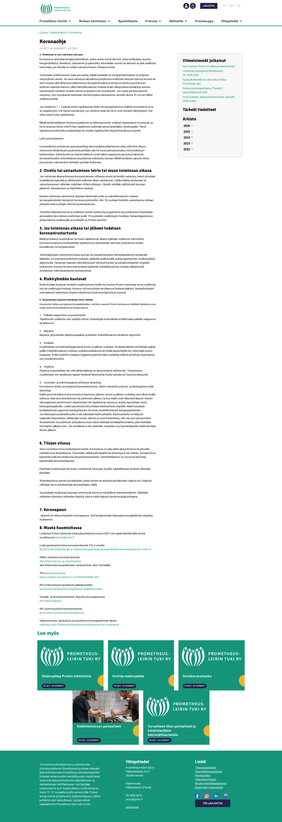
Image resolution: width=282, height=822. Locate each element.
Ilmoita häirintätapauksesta (210, 783)
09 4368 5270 (134, 795)
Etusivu (44, 32)
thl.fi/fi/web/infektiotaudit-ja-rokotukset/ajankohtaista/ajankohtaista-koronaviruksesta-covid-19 (95, 549)
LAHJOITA (208, 5)
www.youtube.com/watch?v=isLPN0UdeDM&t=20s (69, 577)
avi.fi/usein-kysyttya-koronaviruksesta (62, 612)
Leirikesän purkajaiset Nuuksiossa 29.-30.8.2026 (203, 72)
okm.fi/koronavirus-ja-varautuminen (60, 561)
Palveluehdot (202, 775)
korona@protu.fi (65, 537)
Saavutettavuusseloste (208, 771)
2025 (186, 131)
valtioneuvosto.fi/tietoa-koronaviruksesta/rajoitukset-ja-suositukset (79, 624)
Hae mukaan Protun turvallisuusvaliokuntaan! (209, 66)
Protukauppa (204, 21)
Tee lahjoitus (213, 803)
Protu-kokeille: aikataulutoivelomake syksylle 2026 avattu (209, 98)
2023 (186, 143)
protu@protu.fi (134, 799)
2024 (186, 137)
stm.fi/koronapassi (51, 600)
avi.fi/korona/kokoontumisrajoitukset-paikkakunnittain (71, 588)
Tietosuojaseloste (205, 767)
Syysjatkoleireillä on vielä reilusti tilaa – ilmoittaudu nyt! (205, 81)
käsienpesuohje (56, 573)
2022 (186, 149)
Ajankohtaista (127, 21)
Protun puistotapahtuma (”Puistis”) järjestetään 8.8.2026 (203, 90)
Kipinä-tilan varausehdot (209, 787)
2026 (186, 126)
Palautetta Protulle (205, 779)
